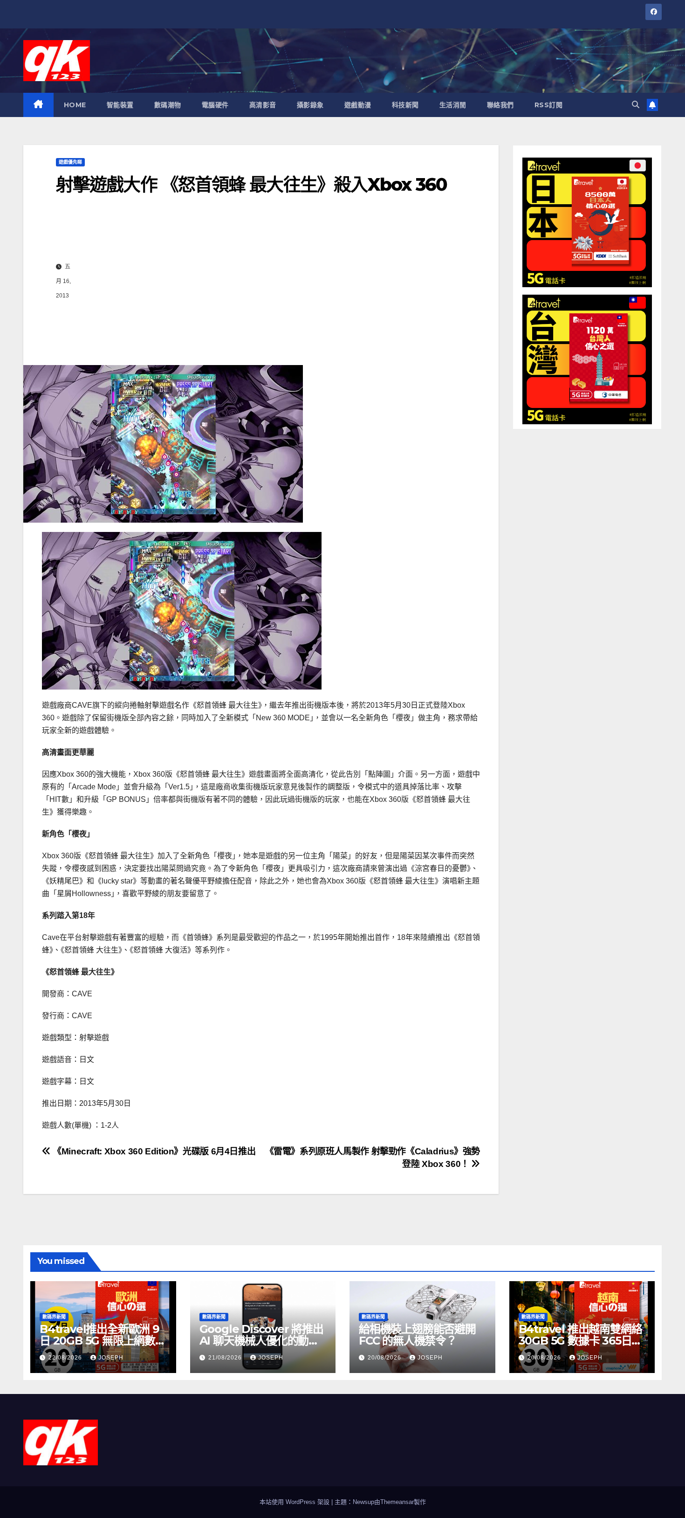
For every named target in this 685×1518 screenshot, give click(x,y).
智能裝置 (120, 105)
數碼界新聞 (54, 1316)
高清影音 (262, 105)
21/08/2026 (226, 1357)
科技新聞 (405, 105)
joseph (110, 1357)
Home (75, 105)
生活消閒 (452, 105)
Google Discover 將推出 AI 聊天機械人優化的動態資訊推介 (261, 1340)
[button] (635, 105)
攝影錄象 (310, 105)
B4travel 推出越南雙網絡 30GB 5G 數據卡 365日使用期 (581, 1340)
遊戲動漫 (357, 105)
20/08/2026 (385, 1357)
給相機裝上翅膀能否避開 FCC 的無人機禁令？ (417, 1334)
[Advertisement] (270, 281)
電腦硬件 (215, 105)
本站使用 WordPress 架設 (295, 1501)
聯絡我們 (500, 105)
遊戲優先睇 (70, 162)
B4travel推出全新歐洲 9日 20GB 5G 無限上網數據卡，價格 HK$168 (103, 1340)
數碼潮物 (167, 105)
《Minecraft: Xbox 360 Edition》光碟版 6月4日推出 (153, 1151)
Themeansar (397, 1501)
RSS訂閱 (548, 105)
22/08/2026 (66, 1357)
